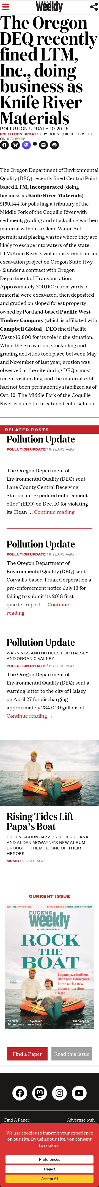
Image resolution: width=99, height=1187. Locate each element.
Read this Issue (72, 1053)
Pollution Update (19, 133)
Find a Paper (27, 1053)
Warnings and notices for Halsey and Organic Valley (47, 655)
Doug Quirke (61, 133)
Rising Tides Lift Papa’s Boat (40, 821)
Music (13, 860)
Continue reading (57, 511)
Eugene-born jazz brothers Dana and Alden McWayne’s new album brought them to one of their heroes (48, 845)
